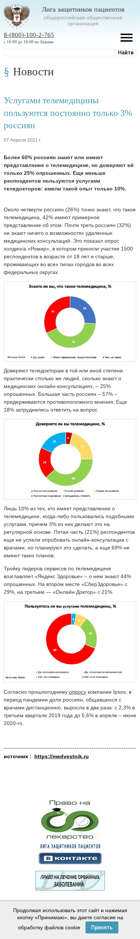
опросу (77, 692)
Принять (102, 927)
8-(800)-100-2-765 (29, 34)
